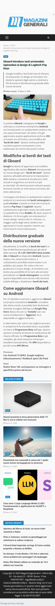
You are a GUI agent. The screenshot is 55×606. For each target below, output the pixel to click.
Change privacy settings (12, 603)
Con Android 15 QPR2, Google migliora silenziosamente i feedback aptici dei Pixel (25, 355)
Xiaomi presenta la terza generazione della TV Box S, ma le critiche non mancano (27, 398)
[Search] (48, 37)
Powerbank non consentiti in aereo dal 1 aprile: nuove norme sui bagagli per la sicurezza (27, 441)
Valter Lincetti (11, 91)
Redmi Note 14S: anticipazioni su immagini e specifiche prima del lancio (27, 367)
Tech (5, 56)
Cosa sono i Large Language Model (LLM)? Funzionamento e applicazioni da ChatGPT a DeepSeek (27, 485)
